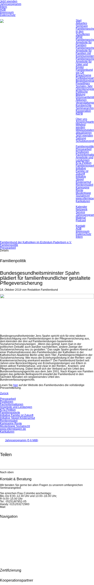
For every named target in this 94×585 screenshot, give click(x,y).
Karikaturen (83, 201)
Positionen (82, 152)
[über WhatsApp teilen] (12, 463)
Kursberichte (83, 105)
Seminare (82, 26)
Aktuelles (81, 23)
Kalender (81, 206)
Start (78, 20)
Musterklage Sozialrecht (83, 194)
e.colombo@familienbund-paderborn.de (31, 507)
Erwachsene (83, 75)
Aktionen (81, 100)
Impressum (7, 12)
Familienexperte (10, 412)
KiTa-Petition (83, 163)
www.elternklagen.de (13, 429)
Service (80, 212)
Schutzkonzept (85, 141)
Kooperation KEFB (83, 112)
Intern (3, 6)
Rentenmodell (84, 184)
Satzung (81, 138)
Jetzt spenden (84, 135)
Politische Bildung (82, 93)
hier (15, 385)
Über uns (81, 119)
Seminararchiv (85, 108)
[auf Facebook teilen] (3, 463)
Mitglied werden (81, 126)
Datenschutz (8, 15)
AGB (3, 9)
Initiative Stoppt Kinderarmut (83, 179)
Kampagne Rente (82, 189)
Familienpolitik (85, 146)
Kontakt (80, 225)
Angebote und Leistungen (84, 159)
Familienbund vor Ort (84, 71)
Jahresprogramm (10, 4)
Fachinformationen (11, 404)
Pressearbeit (83, 149)
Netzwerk (81, 209)
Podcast (81, 220)
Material (81, 217)
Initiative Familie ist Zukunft (82, 171)
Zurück (4, 393)
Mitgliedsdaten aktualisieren (85, 131)
